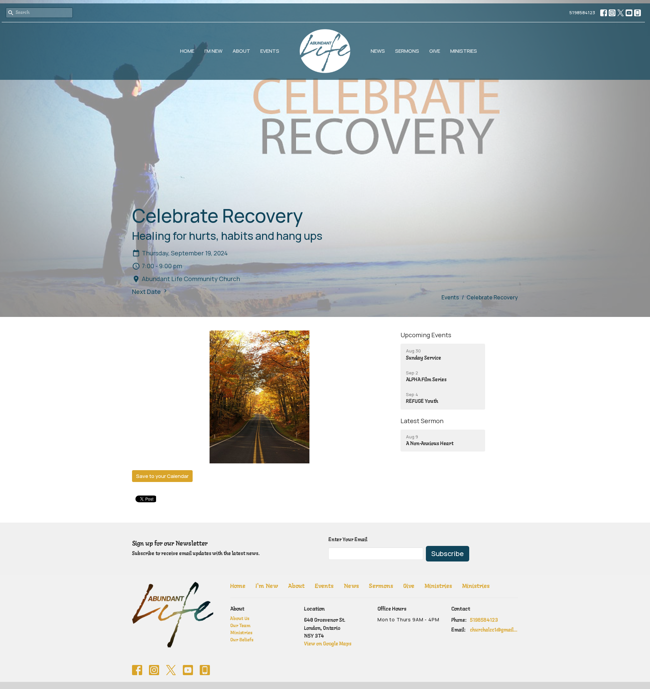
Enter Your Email (347, 539)
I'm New (213, 50)
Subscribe (447, 553)
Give (434, 50)
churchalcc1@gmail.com (494, 630)
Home (187, 50)
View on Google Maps (327, 644)
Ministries (463, 50)
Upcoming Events (425, 335)
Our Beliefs (241, 640)
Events (269, 50)
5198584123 (582, 12)
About (241, 50)
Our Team (240, 626)
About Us (239, 619)
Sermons (407, 50)
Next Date (147, 292)
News (378, 50)
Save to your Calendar (162, 476)
